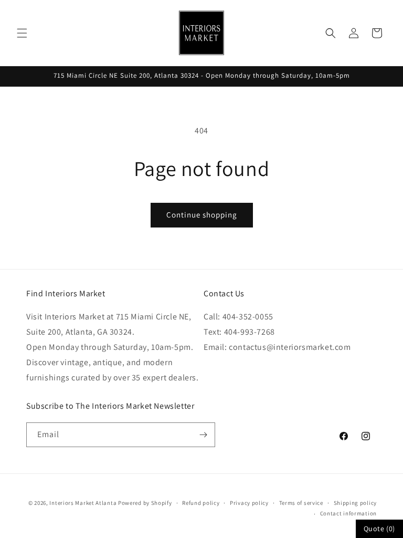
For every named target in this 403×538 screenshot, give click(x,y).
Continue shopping (201, 215)
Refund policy (200, 502)
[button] (22, 33)
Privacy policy (249, 502)
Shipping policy (355, 502)
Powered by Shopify (145, 502)
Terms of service (301, 502)
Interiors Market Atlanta (82, 502)
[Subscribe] (203, 434)
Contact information (348, 513)
